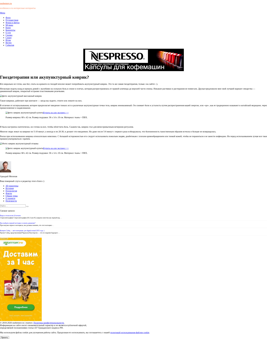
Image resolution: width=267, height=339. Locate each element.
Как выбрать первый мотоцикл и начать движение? (17, 223)
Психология (11, 191)
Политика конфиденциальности (49, 323)
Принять (4, 337)
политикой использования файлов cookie (129, 332)
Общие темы (12, 196)
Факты (9, 193)
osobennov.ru (6, 3)
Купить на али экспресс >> (56, 112)
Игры (8, 40)
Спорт (9, 37)
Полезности (11, 201)
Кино (8, 27)
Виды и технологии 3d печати (10, 216)
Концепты (10, 30)
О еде (8, 32)
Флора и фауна (12, 22)
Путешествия (12, 20)
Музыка (9, 25)
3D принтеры (12, 186)
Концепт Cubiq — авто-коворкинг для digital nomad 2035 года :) (22, 231)
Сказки (9, 35)
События (10, 45)
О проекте (10, 198)
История (10, 188)
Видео (9, 42)
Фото (8, 17)
